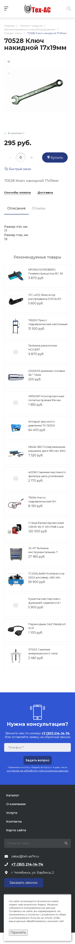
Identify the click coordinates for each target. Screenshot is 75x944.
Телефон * (16, 747)
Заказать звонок (24, 883)
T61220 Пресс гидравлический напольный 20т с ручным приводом (48, 324)
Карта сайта (16, 830)
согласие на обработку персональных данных (37, 770)
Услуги (11, 813)
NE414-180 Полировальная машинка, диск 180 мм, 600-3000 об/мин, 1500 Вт (47, 451)
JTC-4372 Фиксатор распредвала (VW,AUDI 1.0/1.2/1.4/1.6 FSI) (44, 299)
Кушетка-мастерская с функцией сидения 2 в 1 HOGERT (44, 603)
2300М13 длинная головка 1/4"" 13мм (46, 373)
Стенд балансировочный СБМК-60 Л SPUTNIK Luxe (46, 525)
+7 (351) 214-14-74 (27, 864)
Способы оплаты (17, 192)
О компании (16, 804)
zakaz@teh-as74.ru (25, 856)
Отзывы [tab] (38, 208)
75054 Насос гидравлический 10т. (42, 499)
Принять (18, 932)
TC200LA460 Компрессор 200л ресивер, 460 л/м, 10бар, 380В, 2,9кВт (46, 577)
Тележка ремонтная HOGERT (42, 347)
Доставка (45, 192)
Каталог (12, 795)
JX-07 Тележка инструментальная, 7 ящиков (43, 552)
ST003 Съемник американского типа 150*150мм (43, 653)
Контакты (14, 821)
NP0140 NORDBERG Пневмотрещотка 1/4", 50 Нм (45, 273)
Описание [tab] (16, 208)
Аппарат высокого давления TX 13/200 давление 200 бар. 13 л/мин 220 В (47, 427)
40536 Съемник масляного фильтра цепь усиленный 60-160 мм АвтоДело (47, 476)
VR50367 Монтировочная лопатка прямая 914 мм (46, 398)
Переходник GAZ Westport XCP (47, 626)
